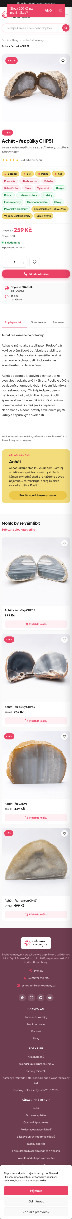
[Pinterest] (40, 997)
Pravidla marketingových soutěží (36, 1158)
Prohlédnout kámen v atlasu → (37, 495)
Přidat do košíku (39, 274)
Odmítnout (36, 1201)
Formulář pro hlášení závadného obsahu (36, 1150)
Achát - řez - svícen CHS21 (21, 900)
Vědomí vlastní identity (17, 215)
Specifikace (38, 322)
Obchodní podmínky (36, 1122)
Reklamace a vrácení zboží (36, 1129)
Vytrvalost (43, 188)
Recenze (58, 322)
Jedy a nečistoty (28, 195)
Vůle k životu (43, 215)
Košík (36, 1108)
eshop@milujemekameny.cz (38, 3)
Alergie (59, 188)
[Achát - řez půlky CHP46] (36, 668)
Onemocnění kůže (37, 201)
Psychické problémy (16, 208)
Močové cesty (12, 201)
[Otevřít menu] (66, 15)
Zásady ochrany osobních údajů (36, 1136)
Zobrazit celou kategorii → (19, 529)
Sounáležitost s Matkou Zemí (50, 208)
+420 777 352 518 (38, 978)
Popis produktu (14, 322)
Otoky (57, 201)
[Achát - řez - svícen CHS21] (36, 862)
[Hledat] (66, 28)
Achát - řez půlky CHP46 (20, 706)
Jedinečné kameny (33, 40)
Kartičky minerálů (36, 1070)
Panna (43, 173)
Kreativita (9, 181)
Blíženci (10, 173)
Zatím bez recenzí (31, 160)
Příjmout (36, 1190)
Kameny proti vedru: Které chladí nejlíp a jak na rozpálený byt (36, 1080)
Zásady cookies (36, 1143)
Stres (28, 188)
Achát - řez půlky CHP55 (20, 610)
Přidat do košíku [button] (38, 623)
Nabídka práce (36, 1024)
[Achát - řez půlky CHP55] (36, 571)
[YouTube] (50, 997)
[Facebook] (22, 997)
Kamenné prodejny (36, 1017)
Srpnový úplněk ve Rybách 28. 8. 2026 (36, 1090)
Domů (5, 40)
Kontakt (36, 1031)
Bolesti (8, 195)
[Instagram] (31, 997)
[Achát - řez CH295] (36, 765)
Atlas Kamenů (36, 1056)
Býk (27, 173)
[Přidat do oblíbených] (63, 60)
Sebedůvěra (11, 188)
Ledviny (47, 195)
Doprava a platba (36, 1115)
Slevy (15, 40)
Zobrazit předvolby (36, 1212)
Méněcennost (30, 181)
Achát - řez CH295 (16, 803)
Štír (58, 173)
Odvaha (48, 181)
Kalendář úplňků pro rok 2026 (36, 1063)
